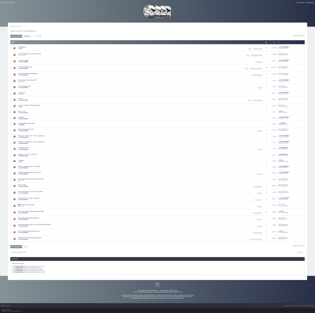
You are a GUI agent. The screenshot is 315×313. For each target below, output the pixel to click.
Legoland (21, 117)
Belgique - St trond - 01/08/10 (27, 154)
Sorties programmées (25, 67)
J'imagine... (21, 160)
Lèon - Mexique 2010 (24, 86)
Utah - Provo (22, 111)
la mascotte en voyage (27, 205)
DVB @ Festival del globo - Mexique (29, 166)
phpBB (9, 309)
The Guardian (283, 66)
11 (258, 55)
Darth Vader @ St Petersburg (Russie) (29, 238)
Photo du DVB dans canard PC (27, 80)
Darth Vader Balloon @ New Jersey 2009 (30, 191)
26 (258, 68)
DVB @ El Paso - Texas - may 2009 (28, 198)
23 (251, 68)
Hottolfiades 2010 (23, 148)
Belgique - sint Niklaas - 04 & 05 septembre (31, 142)
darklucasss (283, 184)
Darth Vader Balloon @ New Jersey (28, 231)
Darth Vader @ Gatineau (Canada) (28, 218)
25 (256, 68)
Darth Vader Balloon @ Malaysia (28, 73)
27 (261, 68)
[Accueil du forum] (157, 11)
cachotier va (22, 92)
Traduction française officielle (8, 311)
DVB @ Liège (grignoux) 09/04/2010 (29, 172)
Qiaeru (19, 311)
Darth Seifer (283, 53)
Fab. (21, 48)
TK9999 (24, 55)
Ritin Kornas (283, 191)
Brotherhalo (283, 178)
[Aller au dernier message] (289, 47)
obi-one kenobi (284, 47)
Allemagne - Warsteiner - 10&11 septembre (31, 136)
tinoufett (22, 124)
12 (261, 55)
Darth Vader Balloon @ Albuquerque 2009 (31, 179)
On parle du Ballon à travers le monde (29, 54)
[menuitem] (13, 2)
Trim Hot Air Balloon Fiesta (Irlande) (29, 105)
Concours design (23, 60)
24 (253, 68)
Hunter (282, 217)
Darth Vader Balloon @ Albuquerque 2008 (31, 211)
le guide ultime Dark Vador (26, 123)
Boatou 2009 (22, 185)
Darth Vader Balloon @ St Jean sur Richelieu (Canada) (34, 224)
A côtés (20, 98)
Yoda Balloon (22, 47)
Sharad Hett (283, 147)
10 (256, 55)
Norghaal (22, 81)
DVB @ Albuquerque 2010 (26, 129)
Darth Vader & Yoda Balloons (23, 31)
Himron (282, 86)
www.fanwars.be (163, 290)
